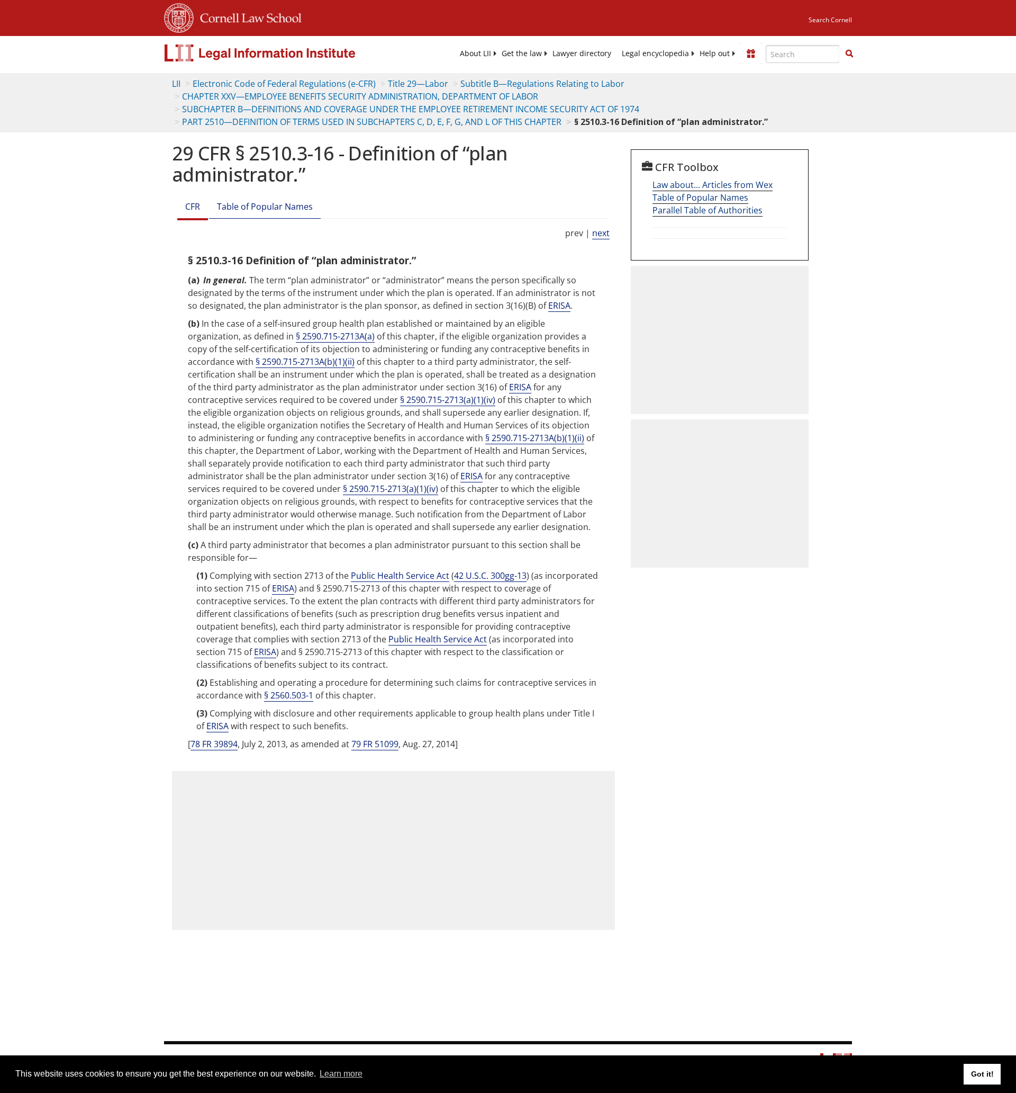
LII (176, 83)
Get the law (522, 53)
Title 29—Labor (418, 83)
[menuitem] (475, 53)
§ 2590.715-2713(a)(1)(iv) (447, 400)
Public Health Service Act (400, 575)
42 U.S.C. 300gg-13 (490, 575)
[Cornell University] (179, 16)
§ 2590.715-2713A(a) (335, 336)
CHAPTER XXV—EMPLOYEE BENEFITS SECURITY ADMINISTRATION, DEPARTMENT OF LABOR (360, 96)
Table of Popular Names (265, 206)
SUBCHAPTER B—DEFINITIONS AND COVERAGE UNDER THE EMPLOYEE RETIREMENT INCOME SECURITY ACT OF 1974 (410, 109)
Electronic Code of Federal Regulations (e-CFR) (284, 83)
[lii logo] (283, 53)
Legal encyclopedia (655, 53)
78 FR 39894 (214, 744)
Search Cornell (830, 19)
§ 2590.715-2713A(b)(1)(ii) (305, 362)
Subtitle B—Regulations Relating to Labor (542, 83)
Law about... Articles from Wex (712, 185)
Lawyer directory (581, 53)
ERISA (559, 305)
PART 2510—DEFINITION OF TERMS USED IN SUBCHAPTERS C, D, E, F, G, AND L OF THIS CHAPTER (371, 122)
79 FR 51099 (374, 744)
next (601, 233)
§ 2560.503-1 (288, 695)
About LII (475, 53)
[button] (849, 53)
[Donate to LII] (750, 53)
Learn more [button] (341, 1073)
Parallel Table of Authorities (707, 210)
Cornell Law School (248, 16)
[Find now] (849, 54)
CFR (192, 206)
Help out (715, 53)
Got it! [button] (982, 1074)
